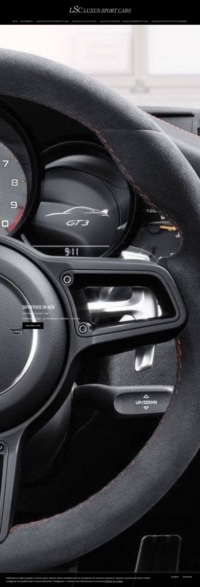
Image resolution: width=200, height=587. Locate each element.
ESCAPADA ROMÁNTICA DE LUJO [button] (135, 21)
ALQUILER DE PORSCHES (110, 21)
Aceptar (175, 577)
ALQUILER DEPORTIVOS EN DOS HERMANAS (169, 21)
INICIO (15, 21)
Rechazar (187, 577)
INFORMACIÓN (33, 325)
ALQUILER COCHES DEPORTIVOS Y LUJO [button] (52, 21)
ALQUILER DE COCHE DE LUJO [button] (84, 21)
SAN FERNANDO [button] (26, 21)
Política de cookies (114, 581)
